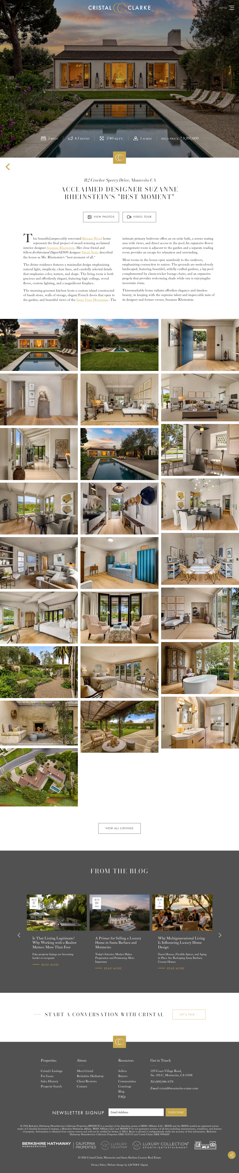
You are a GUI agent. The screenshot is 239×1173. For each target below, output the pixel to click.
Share (232, 1155)
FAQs (122, 1097)
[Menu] (231, 8)
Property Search (51, 1086)
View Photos (104, 216)
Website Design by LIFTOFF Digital (127, 1164)
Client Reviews (87, 1081)
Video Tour (142, 216)
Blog (121, 1091)
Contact (82, 1086)
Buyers (123, 1076)
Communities (127, 1081)
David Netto (90, 252)
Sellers (122, 1071)
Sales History (49, 1081)
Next (220, 935)
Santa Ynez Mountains (92, 300)
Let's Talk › (189, 1014)
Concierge (124, 1086)
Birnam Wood (92, 238)
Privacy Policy (98, 1164)
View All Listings (119, 828)
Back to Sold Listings (8, 167)
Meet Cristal (85, 1071)
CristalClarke (119, 8)
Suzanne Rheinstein (61, 248)
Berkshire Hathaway (90, 1076)
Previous (18, 935)
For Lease (47, 1076)
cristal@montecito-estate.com (179, 1088)
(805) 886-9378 (164, 1082)
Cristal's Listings (51, 1071)
